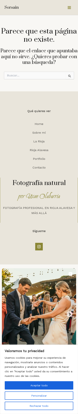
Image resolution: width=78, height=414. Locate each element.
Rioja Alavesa (39, 150)
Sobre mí (39, 132)
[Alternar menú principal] (69, 7)
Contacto (39, 167)
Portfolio (39, 159)
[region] (39, 379)
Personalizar (39, 395)
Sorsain (12, 7)
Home (39, 124)
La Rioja (39, 141)
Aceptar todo (39, 385)
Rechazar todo (39, 405)
